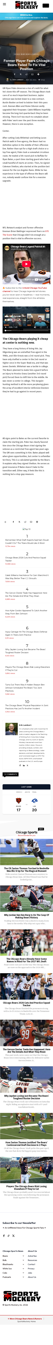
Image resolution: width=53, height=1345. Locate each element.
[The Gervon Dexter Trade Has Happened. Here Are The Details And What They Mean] (26, 1033)
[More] (38, 74)
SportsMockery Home (26, 1321)
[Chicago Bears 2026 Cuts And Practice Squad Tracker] (26, 986)
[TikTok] (8, 1235)
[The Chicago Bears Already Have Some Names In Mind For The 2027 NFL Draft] (26, 942)
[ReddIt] (26, 74)
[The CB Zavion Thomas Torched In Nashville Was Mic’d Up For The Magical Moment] (26, 852)
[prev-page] (22, 1206)
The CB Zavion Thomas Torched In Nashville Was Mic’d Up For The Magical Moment (26, 869)
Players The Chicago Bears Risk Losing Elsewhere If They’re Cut (26, 1187)
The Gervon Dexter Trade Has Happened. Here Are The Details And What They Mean (26, 1050)
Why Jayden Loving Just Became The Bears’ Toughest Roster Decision (26, 1097)
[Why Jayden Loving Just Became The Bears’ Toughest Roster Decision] (26, 1079)
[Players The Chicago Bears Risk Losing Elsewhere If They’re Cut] (26, 1170)
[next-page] (29, 1206)
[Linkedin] (24, 765)
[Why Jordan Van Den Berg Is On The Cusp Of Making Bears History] (26, 898)
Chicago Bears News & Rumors (26, 54)
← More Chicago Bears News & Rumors (25, 1319)
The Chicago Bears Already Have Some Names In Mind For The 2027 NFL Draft (26, 960)
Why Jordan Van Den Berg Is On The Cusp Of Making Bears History (26, 916)
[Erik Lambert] (8, 79)
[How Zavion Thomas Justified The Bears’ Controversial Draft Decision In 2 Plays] (26, 1126)
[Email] (32, 74)
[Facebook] (14, 74)
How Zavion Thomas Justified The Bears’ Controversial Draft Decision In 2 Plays (26, 1143)
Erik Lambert (18, 80)
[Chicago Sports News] (26, 5)
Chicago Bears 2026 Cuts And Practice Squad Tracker (26, 1004)
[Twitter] (20, 74)
